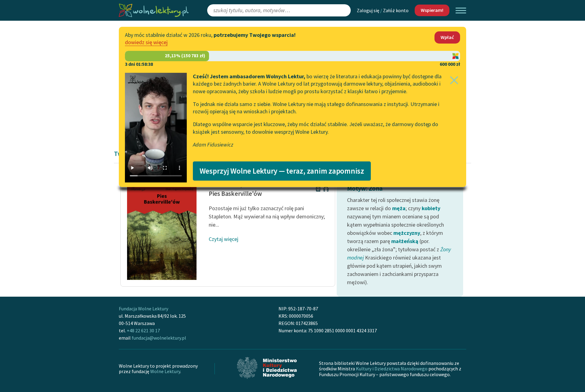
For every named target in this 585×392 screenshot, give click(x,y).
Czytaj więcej (223, 238)
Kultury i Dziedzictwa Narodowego (391, 369)
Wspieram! (432, 10)
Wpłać (447, 37)
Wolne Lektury (165, 371)
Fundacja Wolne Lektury (143, 308)
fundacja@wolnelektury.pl (159, 338)
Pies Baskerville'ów (235, 193)
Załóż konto (396, 10)
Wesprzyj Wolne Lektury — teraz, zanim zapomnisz (282, 171)
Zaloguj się (368, 10)
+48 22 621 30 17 (143, 330)
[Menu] (461, 10)
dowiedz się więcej (146, 42)
